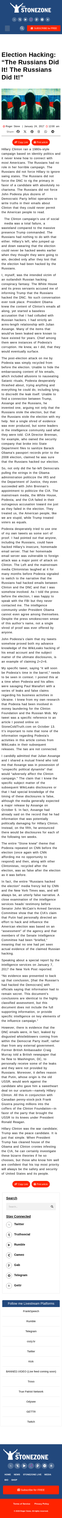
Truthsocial (22, 1234)
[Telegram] (42, 19)
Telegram (20, 1275)
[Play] (25, 19)
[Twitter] (9, 1225)
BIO (6, 1480)
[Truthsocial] (9, 1235)
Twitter (19, 1224)
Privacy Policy (41, 1504)
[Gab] (9, 1265)
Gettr (18, 1285)
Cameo (19, 1254)
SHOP (14, 1480)
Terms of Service (21, 1504)
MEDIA (47, 1474)
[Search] (52, 1206)
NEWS (17, 1474)
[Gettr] (9, 1286)
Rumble (19, 1244)
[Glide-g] (36, 19)
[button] (7, 28)
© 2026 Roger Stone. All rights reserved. (31, 1511)
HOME (8, 1474)
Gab (17, 1265)
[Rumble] (9, 1245)
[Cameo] (9, 1255)
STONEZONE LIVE (32, 1474)
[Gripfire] (47, 19)
